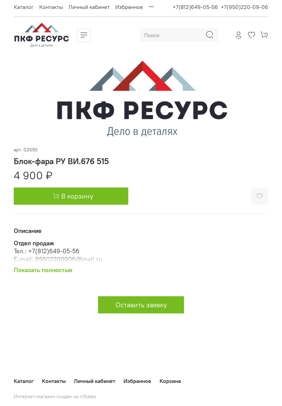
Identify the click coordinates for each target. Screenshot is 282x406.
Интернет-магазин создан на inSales (55, 396)
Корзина (170, 380)
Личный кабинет (89, 6)
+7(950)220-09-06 (244, 6)
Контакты (51, 6)
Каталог (24, 6)
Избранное (129, 6)
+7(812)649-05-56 (195, 6)
